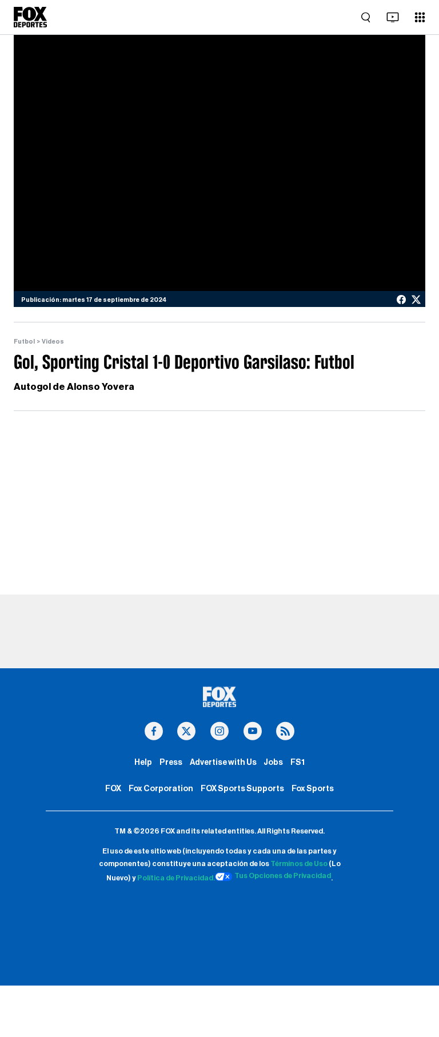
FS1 (297, 762)
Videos (53, 341)
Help (143, 762)
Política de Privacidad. (176, 878)
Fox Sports (313, 788)
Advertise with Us (223, 762)
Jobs (273, 762)
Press (170, 762)
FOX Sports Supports (242, 788)
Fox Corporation (161, 788)
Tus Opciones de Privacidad (282, 875)
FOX (113, 788)
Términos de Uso (299, 863)
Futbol (24, 341)
